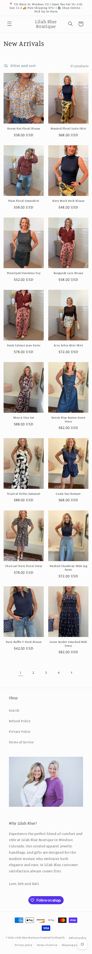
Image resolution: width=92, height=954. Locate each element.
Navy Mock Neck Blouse (68, 200)
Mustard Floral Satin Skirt (68, 128)
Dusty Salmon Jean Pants (23, 345)
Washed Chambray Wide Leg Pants (68, 567)
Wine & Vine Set (23, 417)
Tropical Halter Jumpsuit (23, 493)
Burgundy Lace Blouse (68, 273)
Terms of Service (21, 742)
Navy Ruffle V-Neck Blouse (24, 642)
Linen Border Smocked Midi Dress (68, 643)
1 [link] (21, 672)
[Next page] (71, 672)
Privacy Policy (20, 731)
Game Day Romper (68, 493)
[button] (9, 24)
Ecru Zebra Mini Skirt (68, 345)
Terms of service (47, 945)
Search (14, 710)
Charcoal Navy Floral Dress (23, 566)
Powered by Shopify (52, 937)
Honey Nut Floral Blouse (23, 128)
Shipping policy (72, 945)
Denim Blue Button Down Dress (68, 419)
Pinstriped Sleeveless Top (24, 273)
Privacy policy (23, 945)
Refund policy (77, 937)
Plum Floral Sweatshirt (23, 200)
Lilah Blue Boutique (27, 937)
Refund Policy (19, 721)
